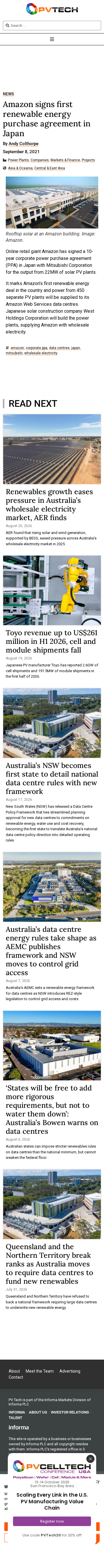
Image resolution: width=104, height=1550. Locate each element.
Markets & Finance (65, 160)
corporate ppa (36, 348)
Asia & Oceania (20, 168)
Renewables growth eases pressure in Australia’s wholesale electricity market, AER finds (49, 504)
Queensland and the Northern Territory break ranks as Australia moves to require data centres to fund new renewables (49, 1264)
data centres (59, 348)
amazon (17, 348)
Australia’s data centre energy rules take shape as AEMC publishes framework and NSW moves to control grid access (51, 951)
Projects (88, 160)
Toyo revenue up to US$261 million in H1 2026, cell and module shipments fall (51, 641)
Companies (40, 160)
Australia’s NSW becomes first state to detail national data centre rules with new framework (52, 778)
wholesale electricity (40, 353)
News (8, 94)
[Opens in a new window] (19, 1427)
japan (75, 348)
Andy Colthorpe (23, 144)
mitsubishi (14, 353)
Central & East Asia (49, 168)
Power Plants (18, 160)
